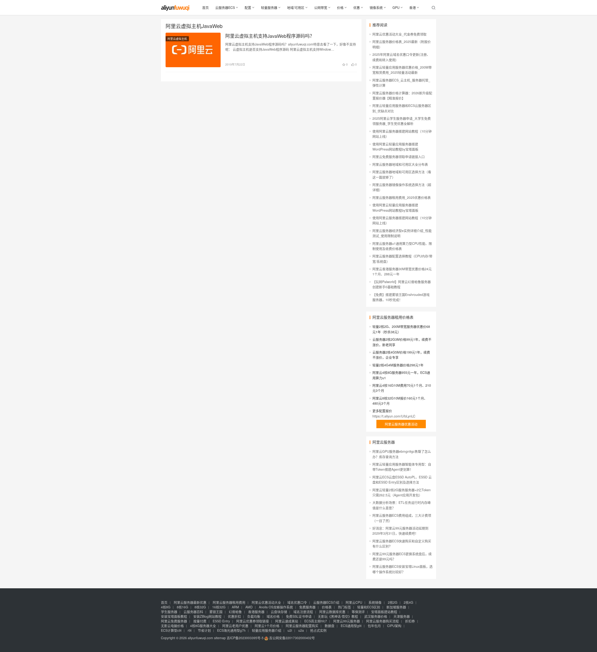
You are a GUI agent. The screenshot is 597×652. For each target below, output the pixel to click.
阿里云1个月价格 (267, 626)
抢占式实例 (318, 630)
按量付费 (199, 621)
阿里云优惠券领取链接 (252, 621)
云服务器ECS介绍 (326, 602)
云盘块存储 (279, 612)
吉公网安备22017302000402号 (291, 637)
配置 (248, 7)
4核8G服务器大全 (203, 626)
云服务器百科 (193, 612)
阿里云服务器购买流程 (382, 621)
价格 (340, 7)
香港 (412, 7)
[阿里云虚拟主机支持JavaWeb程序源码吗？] (193, 50)
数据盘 (329, 626)
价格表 (327, 607)
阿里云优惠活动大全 (266, 602)
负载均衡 (253, 616)
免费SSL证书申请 (299, 616)
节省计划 (204, 630)
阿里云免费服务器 (174, 621)
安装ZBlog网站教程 (207, 616)
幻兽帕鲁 (235, 612)
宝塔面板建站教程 (384, 612)
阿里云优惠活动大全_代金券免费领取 (399, 34)
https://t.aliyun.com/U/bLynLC (393, 416)
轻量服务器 (269, 7)
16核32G (219, 607)
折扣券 (410, 621)
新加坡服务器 (396, 607)
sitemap (220, 637)
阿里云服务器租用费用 (229, 602)
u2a (301, 630)
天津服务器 (401, 616)
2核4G (408, 602)
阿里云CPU (354, 602)
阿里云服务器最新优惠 (190, 602)
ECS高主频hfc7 (315, 621)
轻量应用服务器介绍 (266, 630)
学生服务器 (169, 612)
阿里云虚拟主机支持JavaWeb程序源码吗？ (269, 36)
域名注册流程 (303, 612)
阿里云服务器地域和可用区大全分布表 (400, 164)
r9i (189, 630)
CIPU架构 (394, 626)
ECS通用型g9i (351, 626)
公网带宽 (320, 7)
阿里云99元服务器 (346, 621)
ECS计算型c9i (171, 630)
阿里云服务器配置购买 (302, 626)
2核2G (392, 602)
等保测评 (358, 612)
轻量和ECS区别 (368, 607)
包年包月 (374, 626)
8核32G (200, 607)
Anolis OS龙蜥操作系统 (276, 607)
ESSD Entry (221, 621)
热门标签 (344, 607)
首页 (205, 7)
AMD (249, 607)
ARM (235, 607)
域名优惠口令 (297, 602)
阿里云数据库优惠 (332, 612)
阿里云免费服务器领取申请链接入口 (398, 156)
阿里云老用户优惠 (235, 626)
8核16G (182, 607)
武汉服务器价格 (375, 616)
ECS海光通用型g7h (231, 630)
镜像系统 (376, 7)
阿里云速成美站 (286, 621)
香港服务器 (256, 612)
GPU (395, 7)
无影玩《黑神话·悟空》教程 (338, 616)
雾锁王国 (215, 612)
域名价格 (273, 616)
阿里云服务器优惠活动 (401, 424)
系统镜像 (375, 602)
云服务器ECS (225, 7)
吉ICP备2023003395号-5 (245, 637)
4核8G (165, 607)
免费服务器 (307, 607)
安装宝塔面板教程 (174, 616)
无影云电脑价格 (172, 626)
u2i (290, 630)
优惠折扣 (234, 616)
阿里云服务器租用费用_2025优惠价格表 (401, 197)
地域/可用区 (295, 7)
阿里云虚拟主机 (177, 39)
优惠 (356, 7)
